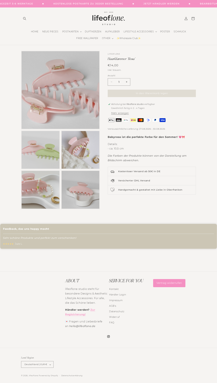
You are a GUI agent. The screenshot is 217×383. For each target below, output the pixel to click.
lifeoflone (33, 376)
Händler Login (117, 294)
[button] (24, 18)
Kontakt (114, 289)
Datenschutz (116, 311)
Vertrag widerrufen (169, 282)
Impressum (116, 300)
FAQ (111, 322)
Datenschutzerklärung (72, 375)
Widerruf (114, 317)
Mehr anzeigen (120, 113)
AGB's (112, 305)
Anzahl (111, 75)
